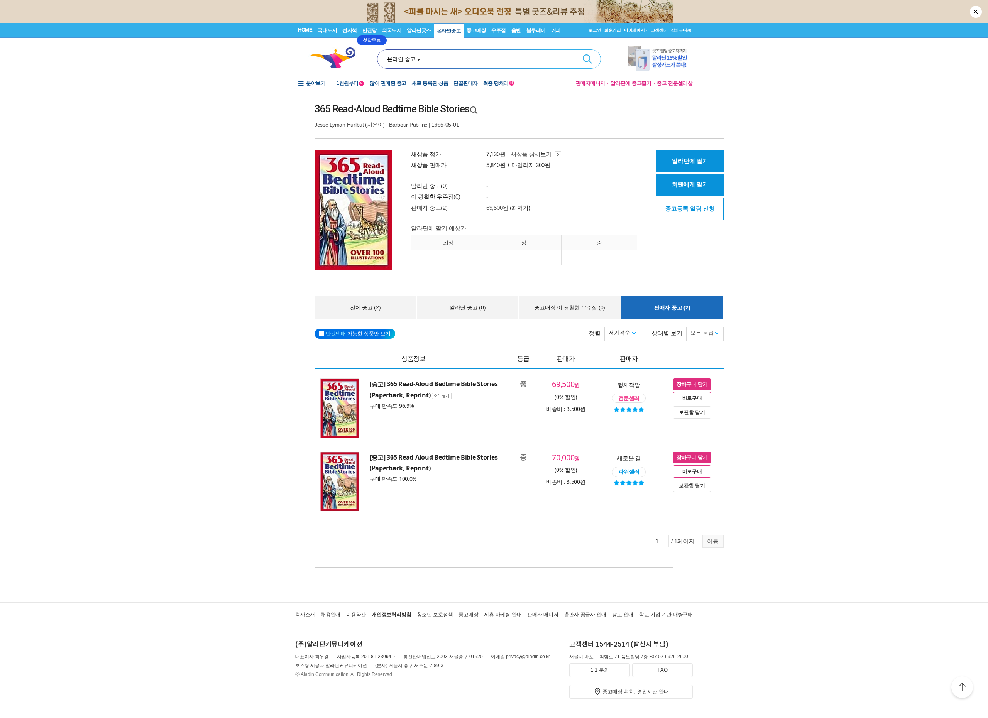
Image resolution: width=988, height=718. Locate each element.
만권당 (369, 30)
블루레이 (536, 30)
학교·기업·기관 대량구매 (666, 614)
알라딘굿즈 (419, 30)
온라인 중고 (401, 59)
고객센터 (659, 30)
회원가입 (612, 30)
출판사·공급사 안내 (585, 614)
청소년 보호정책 (435, 614)
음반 (516, 30)
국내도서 (327, 30)
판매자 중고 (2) (672, 307)
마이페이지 (634, 30)
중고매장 (476, 30)
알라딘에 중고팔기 (631, 83)
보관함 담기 (692, 412)
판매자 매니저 (542, 614)
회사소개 (305, 614)
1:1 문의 (599, 670)
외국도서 (391, 30)
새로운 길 (629, 458)
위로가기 (962, 688)
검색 (587, 59)
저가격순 (620, 332)
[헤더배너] (660, 58)
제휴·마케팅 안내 (502, 614)
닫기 (976, 11)
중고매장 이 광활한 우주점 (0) (569, 307)
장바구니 (681, 30)
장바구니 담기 (692, 384)
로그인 (595, 30)
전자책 (349, 30)
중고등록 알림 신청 (690, 208)
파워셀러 (628, 471)
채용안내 (330, 614)
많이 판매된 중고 (388, 83)
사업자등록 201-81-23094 (364, 656)
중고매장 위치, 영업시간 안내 (635, 691)
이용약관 (356, 614)
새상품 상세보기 (532, 154)
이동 (713, 541)
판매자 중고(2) (429, 207)
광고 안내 (622, 614)
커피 (556, 30)
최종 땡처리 (498, 83)
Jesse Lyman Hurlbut (339, 125)
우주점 (498, 30)
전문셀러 (628, 398)
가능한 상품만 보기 (358, 333)
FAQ (663, 670)
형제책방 (629, 385)
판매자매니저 (591, 83)
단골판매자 (465, 83)
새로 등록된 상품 (430, 83)
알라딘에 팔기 (690, 160)
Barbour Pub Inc (408, 125)
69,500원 (497, 207)
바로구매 (692, 398)
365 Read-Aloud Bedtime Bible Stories (392, 109)
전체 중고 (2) (365, 307)
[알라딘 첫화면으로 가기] (336, 58)
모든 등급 (702, 332)
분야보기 (315, 83)
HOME (305, 30)
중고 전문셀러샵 (675, 83)
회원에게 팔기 (690, 184)
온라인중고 (449, 31)
